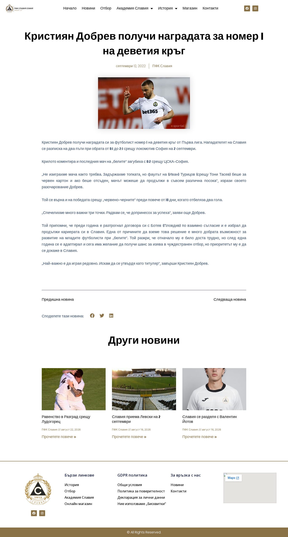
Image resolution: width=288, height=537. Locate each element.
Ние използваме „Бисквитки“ (141, 504)
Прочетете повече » (59, 437)
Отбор (105, 8)
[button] (92, 315)
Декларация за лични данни (141, 497)
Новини (88, 8)
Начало (70, 8)
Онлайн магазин (78, 504)
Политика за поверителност (141, 491)
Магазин (190, 8)
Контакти (210, 8)
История (165, 8)
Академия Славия (132, 8)
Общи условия (129, 485)
